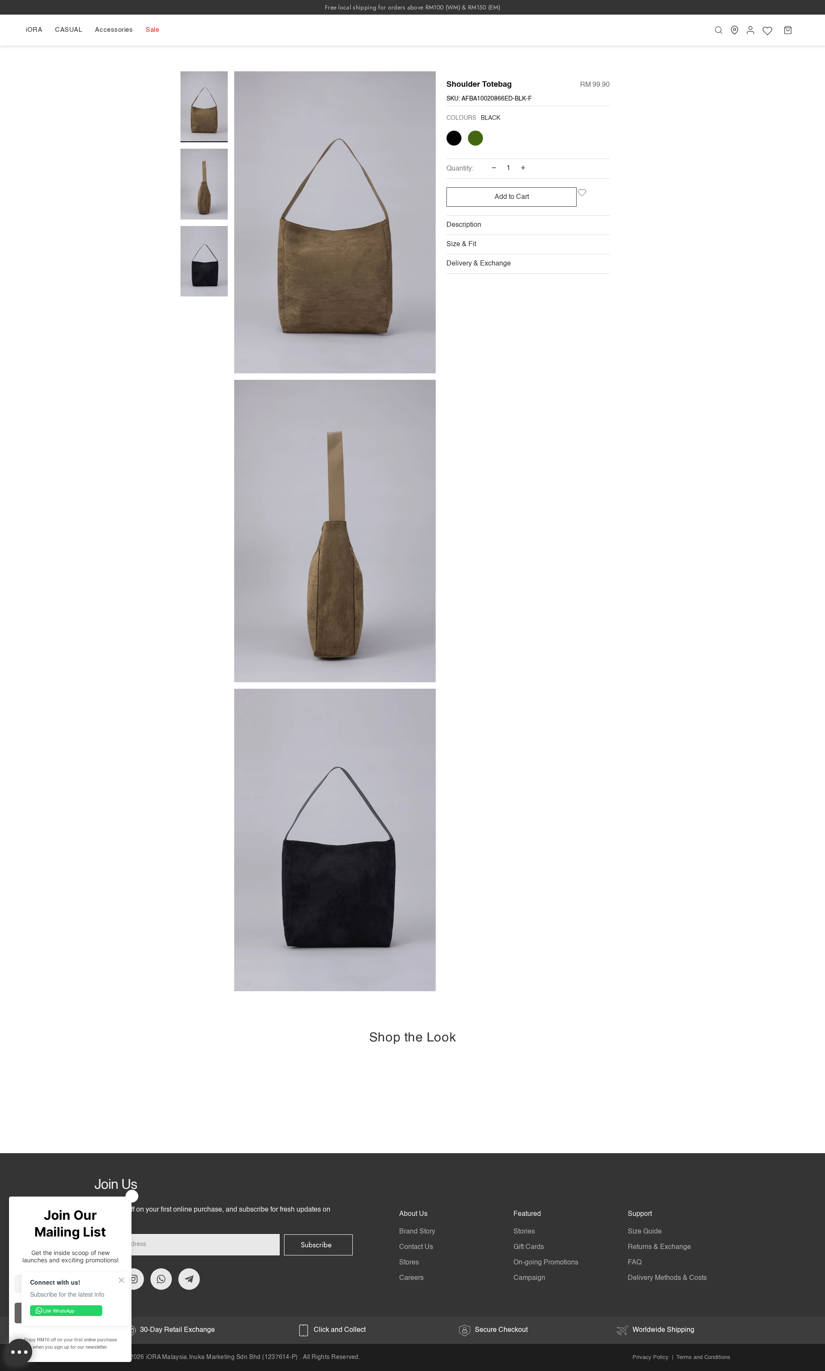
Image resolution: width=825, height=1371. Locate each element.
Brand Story (417, 1231)
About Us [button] (413, 1214)
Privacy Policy (650, 1357)
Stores (409, 1262)
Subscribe (316, 1245)
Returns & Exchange (659, 1247)
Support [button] (640, 1214)
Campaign (529, 1278)
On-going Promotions (545, 1262)
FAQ (635, 1262)
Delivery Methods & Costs (667, 1278)
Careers (411, 1278)
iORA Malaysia (166, 1357)
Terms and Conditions (703, 1357)
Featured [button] (527, 1214)
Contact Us (416, 1247)
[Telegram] (189, 1279)
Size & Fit (461, 244)
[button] (37, 30)
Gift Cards (528, 1247)
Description (463, 225)
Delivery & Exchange (478, 263)
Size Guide (645, 1231)
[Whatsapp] (161, 1279)
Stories (524, 1231)
